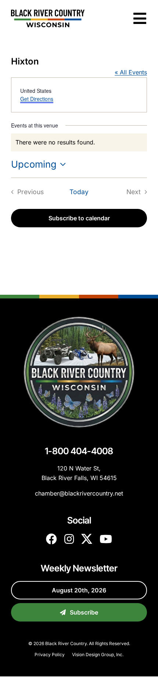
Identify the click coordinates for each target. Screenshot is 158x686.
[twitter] (86, 539)
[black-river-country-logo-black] (48, 12)
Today (79, 192)
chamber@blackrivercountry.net (79, 493)
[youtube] (106, 539)
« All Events (131, 72)
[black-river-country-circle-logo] (79, 319)
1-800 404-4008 (79, 450)
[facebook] (51, 539)
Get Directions (36, 98)
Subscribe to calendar (79, 218)
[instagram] (69, 539)
